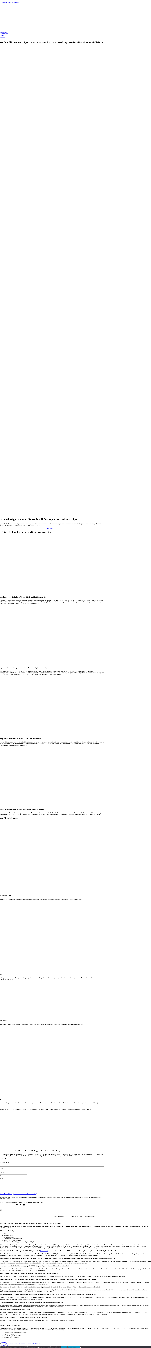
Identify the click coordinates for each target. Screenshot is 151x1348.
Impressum (24, 1343)
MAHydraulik (10, 1343)
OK (62, 1347)
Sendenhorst (44, 1251)
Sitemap (37, 1343)
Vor (5, 1342)
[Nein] (80, 1347)
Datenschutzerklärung (73, 1347)
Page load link (4, 1345)
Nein (66, 1347)
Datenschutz (31, 1343)
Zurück (2, 1342)
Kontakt (17, 1343)
